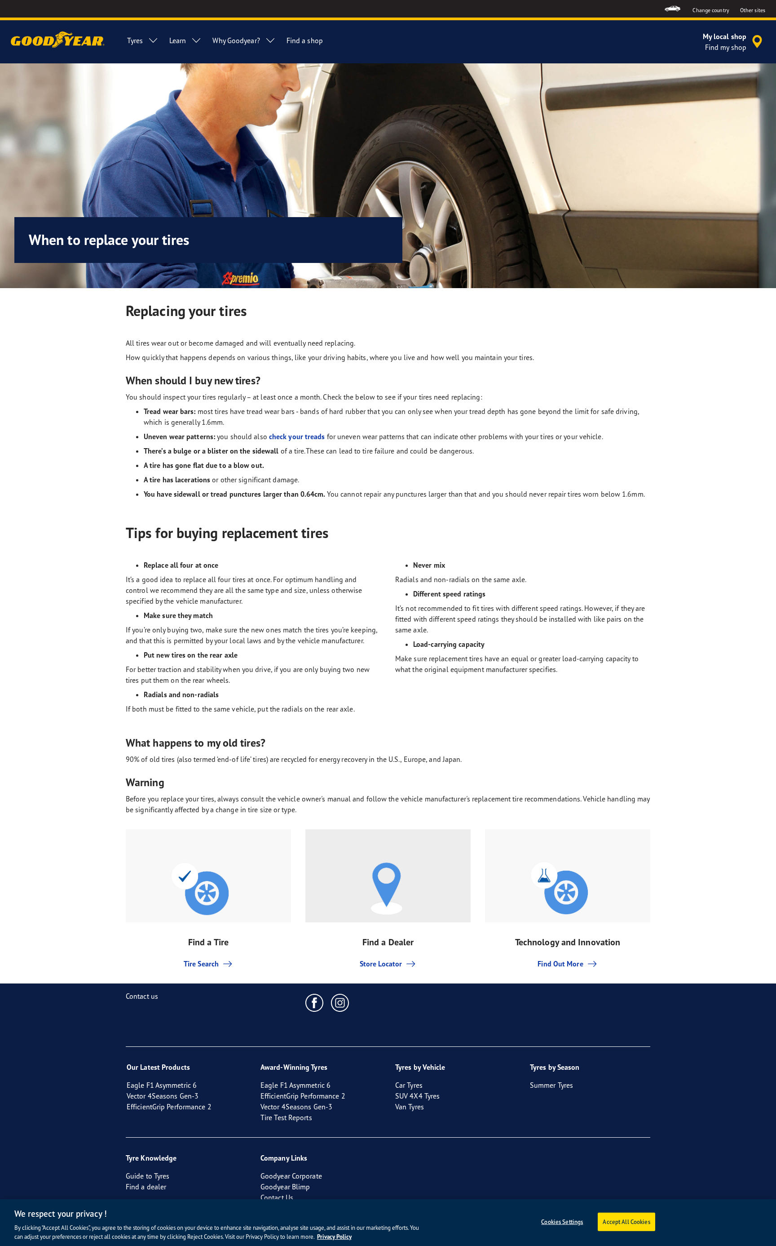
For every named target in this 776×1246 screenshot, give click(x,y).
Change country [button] (710, 10)
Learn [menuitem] (177, 40)
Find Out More (560, 963)
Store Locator (381, 963)
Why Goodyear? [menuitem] (236, 40)
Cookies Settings (562, 1221)
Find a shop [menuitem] (305, 40)
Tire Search (201, 963)
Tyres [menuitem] (135, 40)
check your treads (297, 436)
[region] (388, 1222)
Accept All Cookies (626, 1221)
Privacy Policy (334, 1237)
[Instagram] (340, 1002)
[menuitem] (672, 9)
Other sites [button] (752, 10)
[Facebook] (314, 1002)
